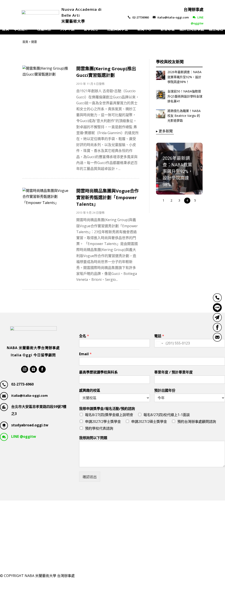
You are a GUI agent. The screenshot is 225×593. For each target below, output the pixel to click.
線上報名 (216, 29)
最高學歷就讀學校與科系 (98, 372)
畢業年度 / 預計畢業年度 (173, 372)
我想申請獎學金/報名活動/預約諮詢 (107, 408)
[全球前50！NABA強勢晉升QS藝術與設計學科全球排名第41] (160, 95)
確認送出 (90, 476)
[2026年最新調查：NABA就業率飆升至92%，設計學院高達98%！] (160, 76)
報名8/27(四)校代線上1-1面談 (166, 414)
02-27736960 (138, 17)
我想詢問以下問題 (93, 438)
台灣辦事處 (193, 9)
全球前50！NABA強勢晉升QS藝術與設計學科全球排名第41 (184, 96)
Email (85, 354)
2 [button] (171, 200)
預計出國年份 (164, 390)
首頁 (5, 29)
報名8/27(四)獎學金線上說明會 (109, 414)
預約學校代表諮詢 (99, 428)
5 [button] (195, 200)
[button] (179, 169)
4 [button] (187, 200)
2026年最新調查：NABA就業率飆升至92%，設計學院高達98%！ (184, 77)
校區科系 (44, 29)
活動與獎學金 (117, 29)
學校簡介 (21, 29)
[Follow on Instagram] (24, 369)
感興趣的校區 (89, 390)
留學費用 (91, 29)
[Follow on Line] (33, 369)
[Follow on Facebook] (42, 369)
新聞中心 (144, 29)
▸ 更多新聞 (164, 131)
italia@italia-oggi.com (171, 17)
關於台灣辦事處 (192, 29)
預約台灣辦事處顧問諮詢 (196, 421)
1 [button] (163, 200)
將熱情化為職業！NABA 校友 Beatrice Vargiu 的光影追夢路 (184, 116)
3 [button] (179, 200)
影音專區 (168, 29)
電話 (159, 336)
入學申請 (67, 29)
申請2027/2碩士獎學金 (149, 421)
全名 (84, 336)
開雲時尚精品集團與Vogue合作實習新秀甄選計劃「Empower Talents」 (107, 197)
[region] (179, 173)
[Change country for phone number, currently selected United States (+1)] (159, 343)
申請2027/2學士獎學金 (103, 421)
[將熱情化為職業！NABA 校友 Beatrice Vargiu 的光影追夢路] (160, 115)
